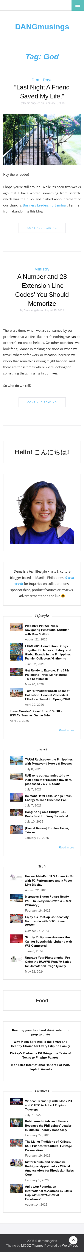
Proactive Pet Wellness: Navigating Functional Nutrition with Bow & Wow (47, 630)
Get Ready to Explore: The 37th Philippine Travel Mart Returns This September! (47, 674)
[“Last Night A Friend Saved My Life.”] (42, 139)
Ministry (42, 269)
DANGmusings (42, 26)
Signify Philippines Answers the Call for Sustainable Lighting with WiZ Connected (48, 941)
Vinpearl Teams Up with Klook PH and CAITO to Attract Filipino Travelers (48, 1105)
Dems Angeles (31, 103)
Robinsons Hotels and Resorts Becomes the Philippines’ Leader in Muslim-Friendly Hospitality (48, 1125)
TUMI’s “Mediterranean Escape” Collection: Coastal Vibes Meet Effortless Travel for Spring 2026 (47, 695)
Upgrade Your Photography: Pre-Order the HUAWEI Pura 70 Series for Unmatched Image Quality (48, 962)
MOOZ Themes (32, 1245)
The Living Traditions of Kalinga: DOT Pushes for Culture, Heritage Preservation (48, 1146)
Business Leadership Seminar (45, 205)
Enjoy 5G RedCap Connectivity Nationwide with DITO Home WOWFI (47, 921)
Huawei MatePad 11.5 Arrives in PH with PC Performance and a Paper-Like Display (49, 880)
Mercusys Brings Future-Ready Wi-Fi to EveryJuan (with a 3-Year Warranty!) (48, 901)
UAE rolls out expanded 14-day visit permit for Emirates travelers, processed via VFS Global (48, 780)
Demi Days (42, 80)
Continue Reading (42, 227)
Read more (66, 730)
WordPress (70, 1245)
